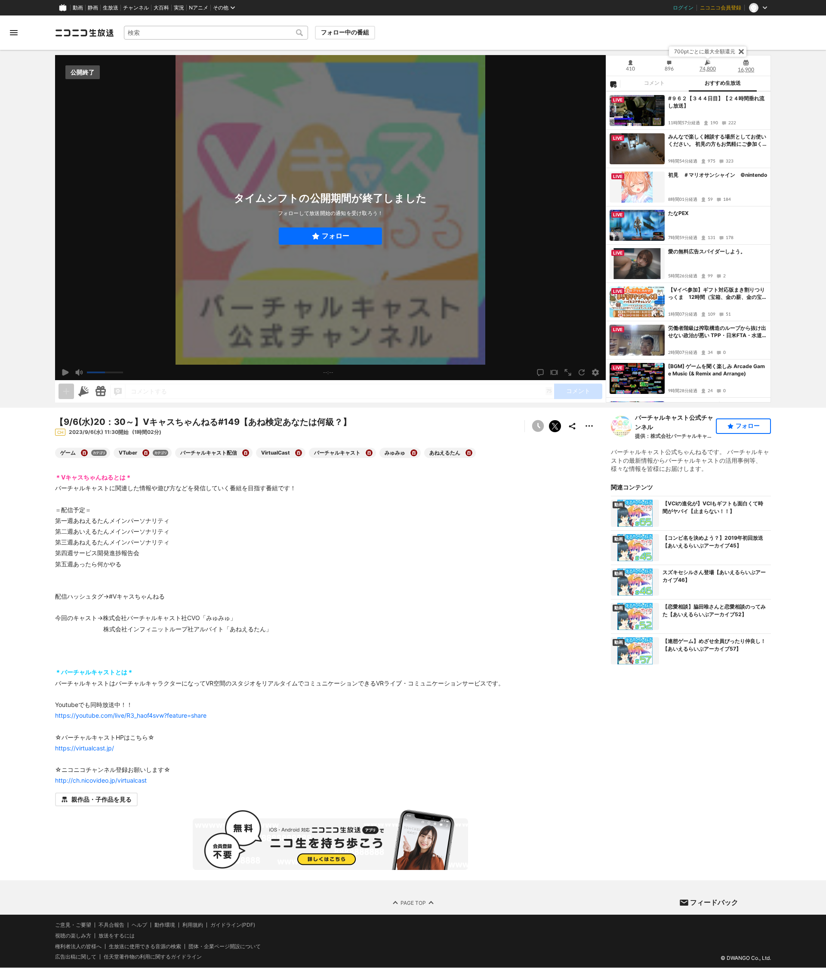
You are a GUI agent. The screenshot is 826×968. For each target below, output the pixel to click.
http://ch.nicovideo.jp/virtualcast (101, 780)
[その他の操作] (589, 426)
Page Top (413, 903)
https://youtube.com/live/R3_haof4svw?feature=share (130, 715)
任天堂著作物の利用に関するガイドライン (153, 957)
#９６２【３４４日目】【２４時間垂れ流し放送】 (716, 102)
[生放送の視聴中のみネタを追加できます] (66, 391)
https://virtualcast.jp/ (84, 748)
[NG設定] (613, 84)
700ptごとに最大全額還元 (704, 51)
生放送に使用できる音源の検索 (145, 946)
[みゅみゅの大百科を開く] (413, 452)
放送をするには (117, 935)
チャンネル (136, 7)
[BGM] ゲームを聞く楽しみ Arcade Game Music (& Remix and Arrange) (716, 370)
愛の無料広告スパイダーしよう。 (707, 251)
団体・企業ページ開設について (224, 946)
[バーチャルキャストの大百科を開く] (369, 452)
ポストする (555, 426)
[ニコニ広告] (83, 391)
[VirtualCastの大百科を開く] (298, 452)
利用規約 (192, 925)
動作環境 (164, 925)
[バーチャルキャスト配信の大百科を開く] (245, 452)
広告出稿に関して (75, 957)
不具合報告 (111, 925)
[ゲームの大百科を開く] (84, 452)
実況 (179, 7)
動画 (78, 7)
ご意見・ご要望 (73, 925)
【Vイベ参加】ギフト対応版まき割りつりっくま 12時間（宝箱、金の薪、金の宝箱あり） (717, 293)
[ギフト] (100, 391)
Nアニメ (198, 7)
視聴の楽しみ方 (73, 935)
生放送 (110, 7)
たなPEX (678, 213)
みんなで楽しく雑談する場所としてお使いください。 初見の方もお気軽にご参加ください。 (717, 140)
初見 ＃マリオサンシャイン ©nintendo (717, 175)
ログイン (683, 7)
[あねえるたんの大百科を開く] (468, 452)
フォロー (335, 236)
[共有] (572, 426)
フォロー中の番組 (345, 32)
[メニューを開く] (13, 32)
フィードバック (714, 902)
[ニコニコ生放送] (84, 33)
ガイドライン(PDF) (232, 925)
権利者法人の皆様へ (78, 946)
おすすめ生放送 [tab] (723, 83)
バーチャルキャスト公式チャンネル (674, 422)
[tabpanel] (688, 247)
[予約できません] (538, 426)
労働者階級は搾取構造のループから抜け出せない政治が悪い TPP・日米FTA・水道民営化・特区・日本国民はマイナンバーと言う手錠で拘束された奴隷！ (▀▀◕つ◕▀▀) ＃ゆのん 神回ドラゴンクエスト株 (717, 332)
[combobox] (216, 33)
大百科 (161, 7)
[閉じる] (741, 51)
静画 (93, 7)
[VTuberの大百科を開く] (145, 452)
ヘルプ (139, 925)
